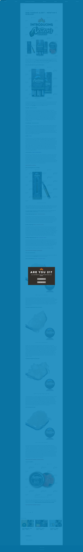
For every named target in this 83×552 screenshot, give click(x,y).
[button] (41, 279)
